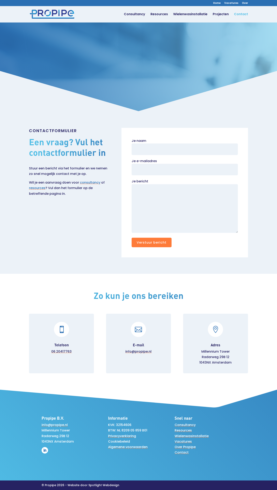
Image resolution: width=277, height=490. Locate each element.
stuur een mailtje (219, 59)
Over (245, 3)
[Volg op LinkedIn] (45, 450)
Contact (241, 14)
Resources (159, 14)
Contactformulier (138, 81)
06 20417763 (61, 351)
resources (37, 188)
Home (217, 3)
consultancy (90, 182)
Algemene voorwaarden (128, 447)
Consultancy (134, 14)
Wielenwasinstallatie (190, 14)
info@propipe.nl (138, 351)
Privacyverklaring (122, 436)
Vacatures (231, 3)
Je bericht (140, 181)
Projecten (221, 14)
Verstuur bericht (151, 242)
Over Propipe (185, 447)
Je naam (139, 140)
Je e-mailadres (144, 161)
